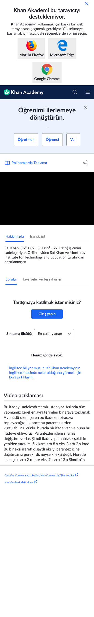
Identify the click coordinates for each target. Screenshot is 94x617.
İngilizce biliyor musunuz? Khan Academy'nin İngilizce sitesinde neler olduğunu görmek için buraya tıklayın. (45, 372)
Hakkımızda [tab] (14, 236)
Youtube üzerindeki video (19, 482)
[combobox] (54, 333)
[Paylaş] (85, 162)
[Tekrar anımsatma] (86, 3)
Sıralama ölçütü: (19, 334)
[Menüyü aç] (87, 92)
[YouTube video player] (47, 198)
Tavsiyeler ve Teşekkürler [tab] (42, 279)
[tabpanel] (47, 253)
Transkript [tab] (37, 236)
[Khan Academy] (22, 92)
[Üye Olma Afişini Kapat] (85, 107)
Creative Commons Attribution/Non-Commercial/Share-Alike (39, 475)
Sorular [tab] (11, 279)
